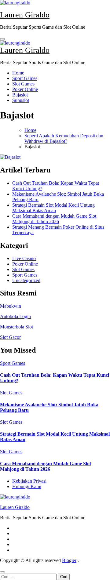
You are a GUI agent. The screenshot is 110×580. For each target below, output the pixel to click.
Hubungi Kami (26, 486)
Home (18, 72)
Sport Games (24, 78)
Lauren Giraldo (25, 14)
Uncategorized (26, 280)
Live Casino (24, 258)
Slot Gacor (10, 337)
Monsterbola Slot (16, 326)
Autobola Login (15, 316)
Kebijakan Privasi (29, 481)
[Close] (2, 572)
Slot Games (23, 83)
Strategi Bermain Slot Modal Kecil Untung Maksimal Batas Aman (53, 207)
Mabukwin (10, 306)
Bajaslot (20, 94)
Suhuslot (20, 100)
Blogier (69, 560)
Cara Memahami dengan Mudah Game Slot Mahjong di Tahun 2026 (54, 218)
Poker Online (25, 89)
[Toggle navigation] (2, 39)
